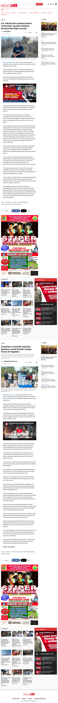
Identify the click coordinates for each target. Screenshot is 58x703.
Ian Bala (24, 297)
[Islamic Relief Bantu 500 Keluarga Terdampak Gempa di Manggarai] (6, 284)
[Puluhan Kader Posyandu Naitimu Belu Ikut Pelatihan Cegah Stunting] (49, 26)
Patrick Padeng (25, 316)
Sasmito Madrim (17, 204)
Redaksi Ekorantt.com (16, 315)
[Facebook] (48, 4)
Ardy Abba (7, 31)
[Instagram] (50, 4)
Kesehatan (43, 32)
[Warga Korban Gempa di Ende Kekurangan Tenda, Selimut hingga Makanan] (17, 284)
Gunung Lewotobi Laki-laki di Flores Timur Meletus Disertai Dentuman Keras (16, 311)
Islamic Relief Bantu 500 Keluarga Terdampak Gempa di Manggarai (6, 291)
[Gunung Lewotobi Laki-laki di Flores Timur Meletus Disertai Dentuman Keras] (17, 303)
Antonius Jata (14, 296)
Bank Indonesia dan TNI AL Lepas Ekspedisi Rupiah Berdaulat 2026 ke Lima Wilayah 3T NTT (16, 331)
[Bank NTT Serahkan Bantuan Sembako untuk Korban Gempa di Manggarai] (6, 323)
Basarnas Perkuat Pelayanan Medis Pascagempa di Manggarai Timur (27, 330)
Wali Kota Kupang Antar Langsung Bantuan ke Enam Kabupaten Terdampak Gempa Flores (27, 311)
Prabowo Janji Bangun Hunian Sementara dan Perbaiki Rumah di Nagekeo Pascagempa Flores (27, 292)
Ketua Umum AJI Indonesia (7, 204)
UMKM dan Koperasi (45, 61)
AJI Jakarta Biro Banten (22, 202)
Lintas (3, 20)
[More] (36, 32)
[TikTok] (53, 4)
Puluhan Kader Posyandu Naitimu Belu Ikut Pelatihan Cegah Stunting (49, 35)
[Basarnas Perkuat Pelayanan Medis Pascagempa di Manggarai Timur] (28, 323)
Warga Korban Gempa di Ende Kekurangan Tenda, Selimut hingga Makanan (48, 56)
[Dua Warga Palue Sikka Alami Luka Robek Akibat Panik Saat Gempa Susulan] (6, 303)
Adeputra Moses (4, 295)
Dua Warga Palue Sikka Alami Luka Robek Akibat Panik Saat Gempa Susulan (6, 310)
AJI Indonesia (8, 202)
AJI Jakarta (14, 202)
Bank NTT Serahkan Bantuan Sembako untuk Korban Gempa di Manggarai (6, 330)
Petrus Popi (3, 313)
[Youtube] (56, 4)
